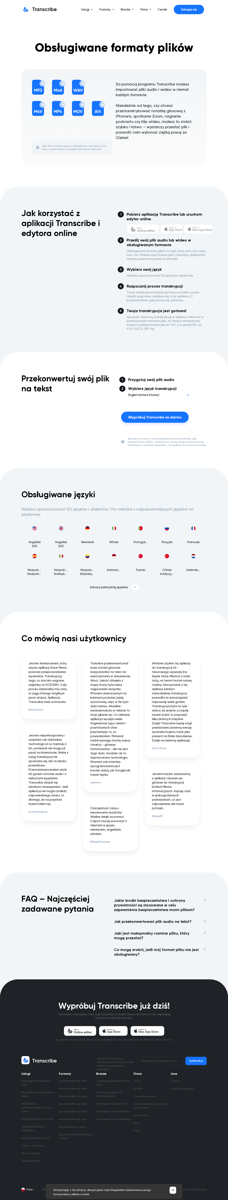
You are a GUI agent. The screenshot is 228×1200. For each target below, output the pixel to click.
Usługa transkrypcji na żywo (37, 1118)
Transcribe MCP (30, 1161)
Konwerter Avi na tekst (72, 1126)
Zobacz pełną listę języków (109, 587)
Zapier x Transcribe (32, 1145)
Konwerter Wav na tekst (73, 1096)
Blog (136, 1123)
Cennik (162, 9)
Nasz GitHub (141, 1115)
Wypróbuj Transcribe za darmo (155, 417)
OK (172, 1190)
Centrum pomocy (144, 1096)
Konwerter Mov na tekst (73, 1119)
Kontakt (138, 1088)
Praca (137, 1130)
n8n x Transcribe (31, 1153)
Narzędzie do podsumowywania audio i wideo (36, 1107)
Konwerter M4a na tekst (73, 1088)
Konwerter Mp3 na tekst (73, 1080)
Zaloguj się (189, 9)
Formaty (65, 1074)
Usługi (25, 1074)
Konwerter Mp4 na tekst (73, 1111)
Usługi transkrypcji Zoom (35, 1138)
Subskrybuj (196, 1060)
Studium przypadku (182, 1088)
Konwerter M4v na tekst (73, 1103)
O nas (137, 1080)
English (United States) (143, 395)
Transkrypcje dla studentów (112, 1111)
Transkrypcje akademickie (111, 1103)
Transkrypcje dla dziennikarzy (113, 1119)
